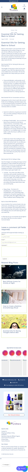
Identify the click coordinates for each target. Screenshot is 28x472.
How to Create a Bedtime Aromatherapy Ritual (12, 307)
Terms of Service (5, 441)
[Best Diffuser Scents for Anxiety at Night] (14, 272)
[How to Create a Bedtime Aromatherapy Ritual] (14, 297)
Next (16, 30)
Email (3, 239)
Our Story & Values (14, 415)
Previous (12, 30)
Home (12, 32)
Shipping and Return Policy (8, 433)
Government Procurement (7, 437)
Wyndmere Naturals (9, 454)
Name (3, 234)
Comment (4, 245)
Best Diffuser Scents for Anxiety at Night (12, 282)
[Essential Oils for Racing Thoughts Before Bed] (14, 321)
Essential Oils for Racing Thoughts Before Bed (12, 331)
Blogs (16, 32)
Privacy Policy (4, 439)
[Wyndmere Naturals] (14, 7)
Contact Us (4, 431)
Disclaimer (4, 434)
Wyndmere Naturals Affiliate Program (10, 436)
